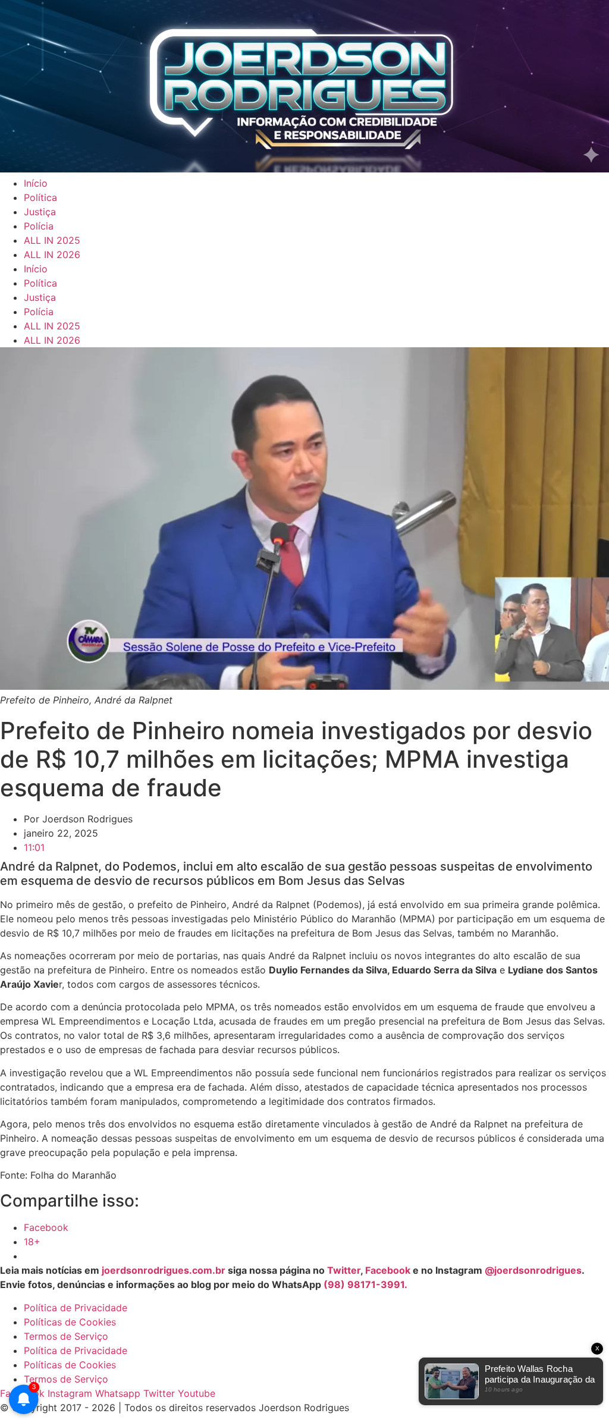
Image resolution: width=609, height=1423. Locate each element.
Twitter (343, 1270)
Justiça (40, 212)
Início (36, 183)
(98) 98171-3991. (365, 1284)
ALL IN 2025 (52, 240)
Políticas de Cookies (70, 1322)
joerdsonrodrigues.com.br (162, 1270)
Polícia (39, 226)
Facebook (387, 1270)
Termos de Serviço (66, 1336)
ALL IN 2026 (52, 254)
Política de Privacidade (75, 1308)
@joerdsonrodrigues (533, 1270)
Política (40, 197)
